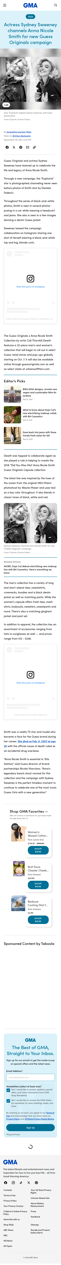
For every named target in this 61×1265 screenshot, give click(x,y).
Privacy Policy (13, 1118)
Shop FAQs (9, 1224)
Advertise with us (12, 1219)
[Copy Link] (34, 147)
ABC (6, 1235)
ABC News (8, 1229)
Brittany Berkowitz (22, 135)
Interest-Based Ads (40, 1197)
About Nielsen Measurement (37, 1204)
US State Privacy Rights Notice (39, 1118)
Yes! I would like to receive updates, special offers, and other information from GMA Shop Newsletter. (31, 1092)
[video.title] (30, 79)
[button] (4, 5)
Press (33, 1211)
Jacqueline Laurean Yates (19, 131)
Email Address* (14, 1071)
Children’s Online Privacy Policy (15, 1212)
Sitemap (35, 1224)
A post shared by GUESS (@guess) (30, 715)
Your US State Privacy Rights (40, 1191)
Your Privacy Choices (13, 1205)
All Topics (8, 1245)
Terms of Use (10, 1195)
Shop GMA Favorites (27, 811)
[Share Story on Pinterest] (20, 147)
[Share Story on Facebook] (7, 147)
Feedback (35, 1216)
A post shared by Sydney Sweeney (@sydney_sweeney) (32, 319)
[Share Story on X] (13, 147)
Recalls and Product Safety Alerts (40, 1231)
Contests (8, 1189)
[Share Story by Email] (27, 147)
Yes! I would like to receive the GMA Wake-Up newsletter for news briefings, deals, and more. (32, 1103)
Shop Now (38, 850)
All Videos (8, 1240)
